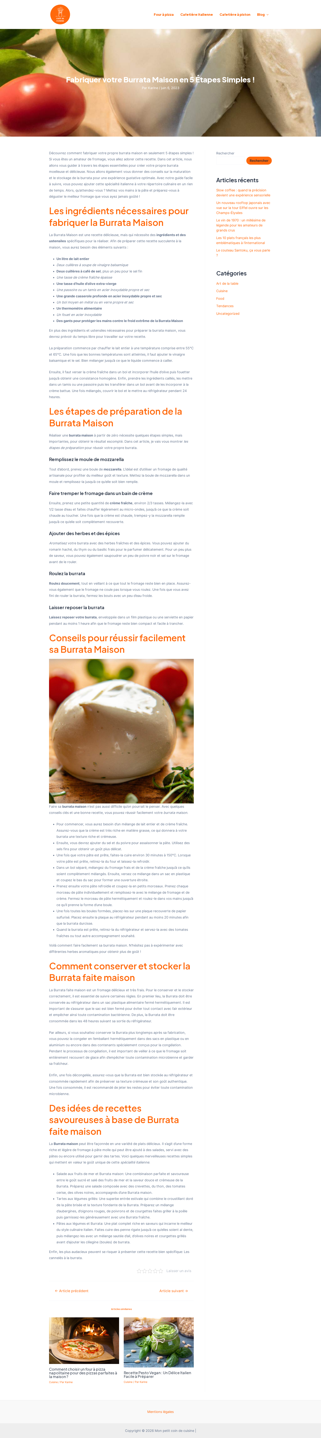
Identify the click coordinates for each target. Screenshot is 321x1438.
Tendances (225, 306)
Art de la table (227, 283)
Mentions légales (160, 1412)
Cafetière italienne (196, 14)
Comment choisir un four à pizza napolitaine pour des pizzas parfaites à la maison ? (83, 1373)
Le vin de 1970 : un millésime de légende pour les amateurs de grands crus (240, 225)
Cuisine (53, 1382)
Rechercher (225, 153)
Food (220, 298)
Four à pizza (164, 14)
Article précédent (71, 1291)
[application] (267, 14)
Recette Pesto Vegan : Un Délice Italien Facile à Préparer (157, 1374)
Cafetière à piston (235, 14)
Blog (261, 14)
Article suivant (173, 1291)
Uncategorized (227, 314)
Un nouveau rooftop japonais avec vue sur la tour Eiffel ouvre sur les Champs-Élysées (243, 208)
